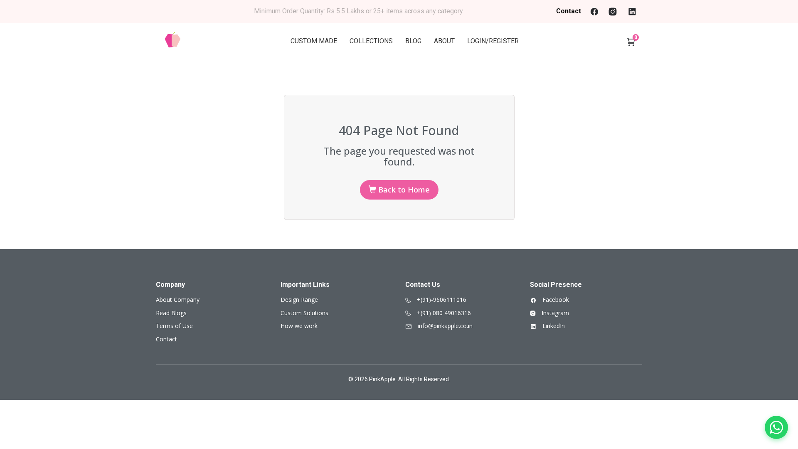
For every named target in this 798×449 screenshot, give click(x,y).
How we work (299, 326)
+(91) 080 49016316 (443, 313)
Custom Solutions (304, 313)
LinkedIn (553, 326)
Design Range (299, 299)
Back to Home (403, 190)
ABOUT (444, 41)
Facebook (555, 299)
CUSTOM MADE (314, 41)
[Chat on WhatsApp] (776, 427)
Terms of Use (174, 326)
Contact (568, 11)
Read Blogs (171, 313)
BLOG (413, 41)
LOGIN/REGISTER (493, 41)
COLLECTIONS (371, 41)
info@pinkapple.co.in (444, 326)
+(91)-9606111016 (440, 299)
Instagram (554, 313)
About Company (178, 299)
